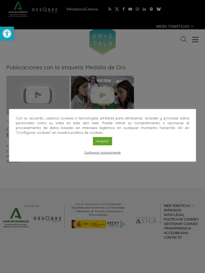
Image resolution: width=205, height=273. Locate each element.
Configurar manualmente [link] (102, 152)
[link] (7, 34)
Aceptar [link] (102, 141)
